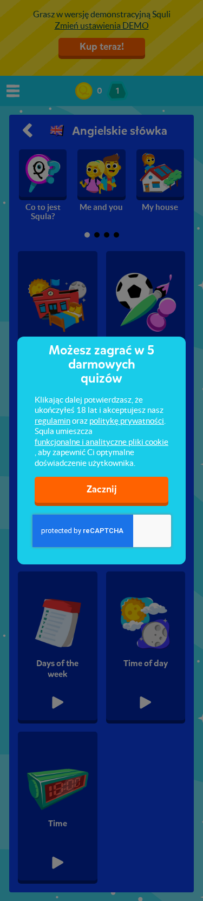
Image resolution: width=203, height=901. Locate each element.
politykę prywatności (126, 420)
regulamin (52, 420)
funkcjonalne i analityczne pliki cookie (101, 441)
